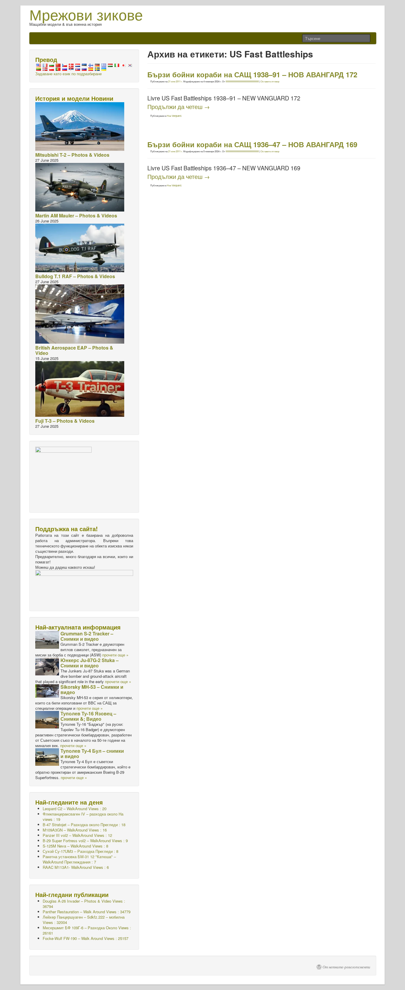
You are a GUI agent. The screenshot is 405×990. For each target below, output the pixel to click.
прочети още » (115, 655)
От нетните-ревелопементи (346, 967)
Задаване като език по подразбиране (68, 73)
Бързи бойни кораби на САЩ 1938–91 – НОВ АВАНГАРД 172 (252, 74)
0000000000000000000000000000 (242, 81)
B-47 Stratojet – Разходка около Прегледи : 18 (84, 824)
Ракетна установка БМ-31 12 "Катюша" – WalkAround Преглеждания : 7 (79, 859)
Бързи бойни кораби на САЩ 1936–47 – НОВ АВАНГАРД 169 (252, 144)
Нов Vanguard (174, 115)
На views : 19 (83, 816)
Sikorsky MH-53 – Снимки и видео (91, 689)
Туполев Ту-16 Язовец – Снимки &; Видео (88, 716)
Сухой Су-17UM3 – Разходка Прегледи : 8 (80, 851)
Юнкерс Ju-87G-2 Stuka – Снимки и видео (89, 663)
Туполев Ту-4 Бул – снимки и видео (92, 753)
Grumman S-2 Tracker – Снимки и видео (86, 636)
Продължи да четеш (178, 106)
